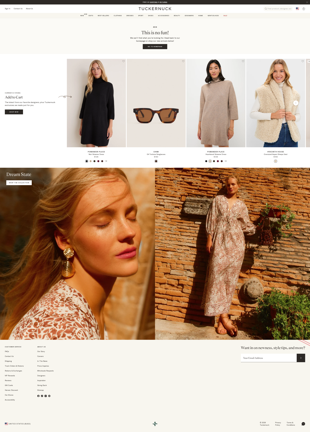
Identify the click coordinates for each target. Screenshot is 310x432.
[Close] (307, 2)
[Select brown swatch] (102, 161)
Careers (40, 356)
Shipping (8, 361)
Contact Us (18, 9)
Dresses (129, 15)
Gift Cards (9, 385)
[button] (96, 148)
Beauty (177, 15)
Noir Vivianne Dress (96, 154)
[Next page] (124, 151)
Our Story (41, 351)
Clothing (118, 15)
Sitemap (40, 390)
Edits (91, 15)
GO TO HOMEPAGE (155, 46)
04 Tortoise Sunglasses (156, 154)
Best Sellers (103, 15)
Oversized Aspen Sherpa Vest (275, 154)
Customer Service (13, 347)
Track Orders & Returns (14, 366)
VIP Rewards (10, 376)
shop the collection (19, 183)
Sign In (7, 9)
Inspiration (41, 380)
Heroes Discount (11, 390)
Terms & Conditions (291, 423)
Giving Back (42, 385)
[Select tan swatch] (91, 161)
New (82, 15)
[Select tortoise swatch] (156, 161)
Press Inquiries (43, 366)
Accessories (163, 15)
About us (41, 347)
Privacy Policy (278, 423)
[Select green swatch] (94, 161)
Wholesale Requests (45, 371)
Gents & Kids (213, 15)
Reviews (8, 380)
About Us (29, 9)
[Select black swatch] (87, 161)
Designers (189, 15)
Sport (140, 15)
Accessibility (10, 400)
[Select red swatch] (98, 161)
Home (200, 15)
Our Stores (9, 395)
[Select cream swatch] (276, 161)
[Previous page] (76, 103)
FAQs (7, 351)
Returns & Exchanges (13, 371)
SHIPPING (154, 2)
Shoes (150, 15)
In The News (42, 361)
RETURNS (163, 2)
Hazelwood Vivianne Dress (215, 154)
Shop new (14, 112)
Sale (225, 15)
